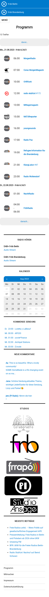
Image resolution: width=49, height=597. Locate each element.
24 (24, 304)
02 (18, 289)
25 (30, 304)
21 (7, 304)
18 (30, 299)
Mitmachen (9, 574)
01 (13, 289)
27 (42, 304)
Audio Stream (10, 250)
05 (36, 289)
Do (24, 284)
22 (13, 304)
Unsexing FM (15, 542)
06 (42, 289)
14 (7, 299)
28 (7, 309)
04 (30, 289)
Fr (30, 284)
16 (18, 299)
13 (42, 294)
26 (36, 304)
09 (18, 294)
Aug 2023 (24, 279)
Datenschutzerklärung (13, 586)
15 (13, 299)
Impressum (9, 580)
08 (13, 294)
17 (24, 299)
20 (42, 299)
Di (13, 284)
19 (36, 299)
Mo (6, 284)
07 (7, 294)
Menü (5, 20)
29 (13, 309)
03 (24, 289)
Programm (8, 568)
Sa (36, 284)
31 (7, 289)
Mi (18, 284)
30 (18, 309)
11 (30, 294)
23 (18, 304)
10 (24, 294)
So (42, 284)
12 (36, 294)
